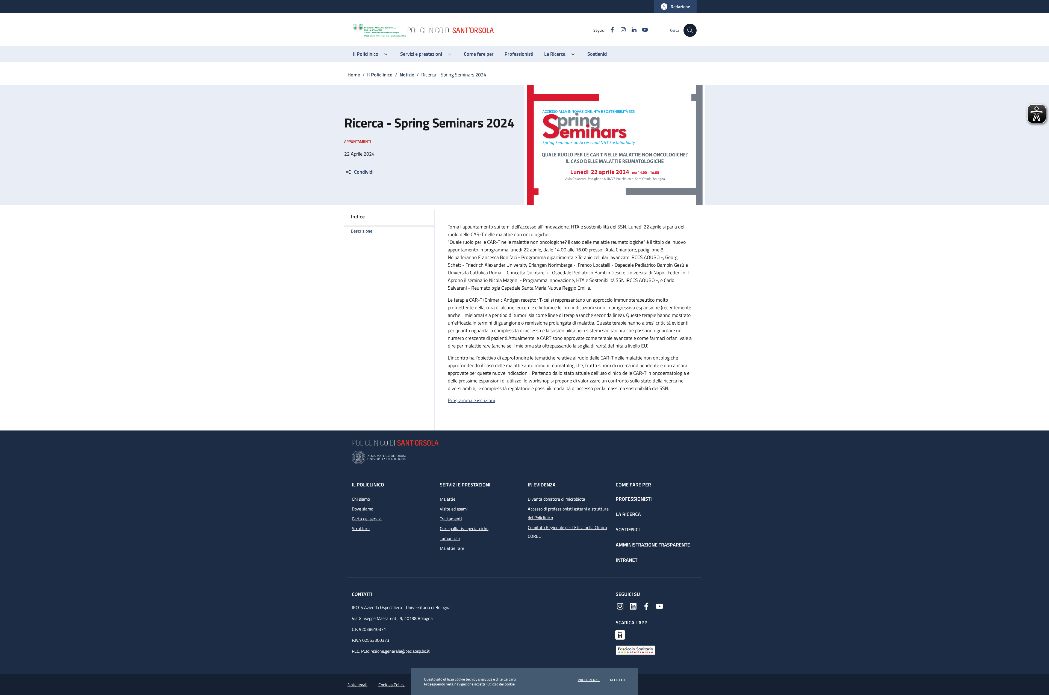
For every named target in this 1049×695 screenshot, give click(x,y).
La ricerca (628, 514)
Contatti (362, 594)
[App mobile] (620, 634)
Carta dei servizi (367, 518)
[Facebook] (646, 605)
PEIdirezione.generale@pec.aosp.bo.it (395, 651)
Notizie (407, 74)
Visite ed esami (454, 509)
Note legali (357, 684)
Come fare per (633, 484)
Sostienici (628, 529)
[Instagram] (620, 605)
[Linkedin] (633, 605)
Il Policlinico (380, 74)
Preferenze (589, 680)
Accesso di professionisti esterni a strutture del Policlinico (568, 513)
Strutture (361, 528)
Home (353, 74)
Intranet (626, 560)
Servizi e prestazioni (465, 484)
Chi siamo (361, 499)
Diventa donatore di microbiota (556, 499)
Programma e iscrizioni (471, 400)
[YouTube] (659, 605)
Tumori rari (450, 538)
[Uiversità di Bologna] (524, 457)
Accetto (617, 680)
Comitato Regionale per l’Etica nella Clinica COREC (567, 531)
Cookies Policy (391, 684)
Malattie (447, 499)
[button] (675, 6)
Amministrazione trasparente (653, 544)
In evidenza (542, 484)
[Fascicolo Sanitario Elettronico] (635, 649)
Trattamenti (451, 518)
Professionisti (634, 499)
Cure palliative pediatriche (464, 528)
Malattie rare (452, 548)
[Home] (472, 30)
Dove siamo (362, 509)
